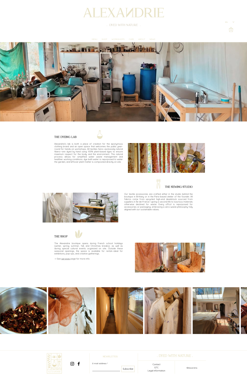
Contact (156, 364)
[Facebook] (78, 363)
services (65, 258)
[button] (231, 29)
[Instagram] (72, 363)
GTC (156, 367)
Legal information (156, 370)
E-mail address (100, 363)
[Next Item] (242, 310)
